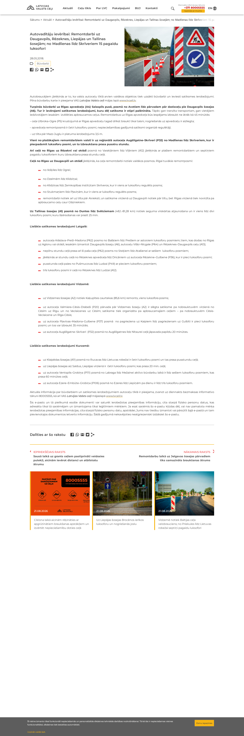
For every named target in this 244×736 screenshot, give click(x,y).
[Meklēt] (172, 8)
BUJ (138, 8)
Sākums (35, 19)
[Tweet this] (47, 69)
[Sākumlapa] (39, 7)
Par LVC (101, 8)
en (210, 8)
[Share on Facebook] (31, 69)
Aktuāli (68, 8)
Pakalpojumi (121, 8)
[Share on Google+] (42, 69)
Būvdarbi (43, 63)
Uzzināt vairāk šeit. (36, 732)
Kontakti (152, 8)
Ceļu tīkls (84, 8)
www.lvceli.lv (127, 100)
